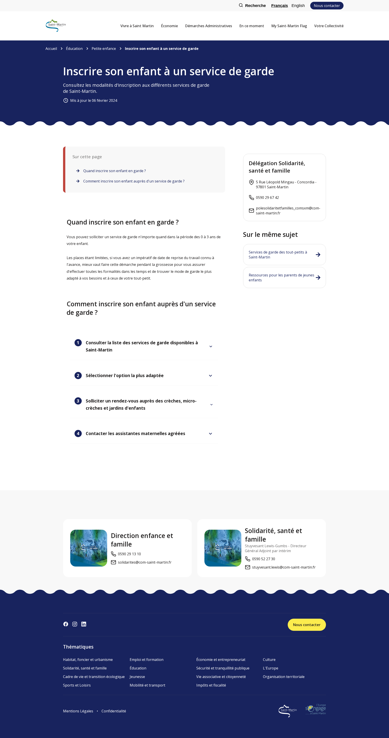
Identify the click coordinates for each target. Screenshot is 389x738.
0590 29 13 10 (129, 553)
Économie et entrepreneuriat (220, 659)
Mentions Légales (78, 711)
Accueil (51, 48)
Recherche (255, 5)
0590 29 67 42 (267, 197)
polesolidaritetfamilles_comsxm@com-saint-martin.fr (288, 211)
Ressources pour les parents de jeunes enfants (281, 277)
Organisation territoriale (284, 676)
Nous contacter (327, 5)
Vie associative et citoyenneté (221, 676)
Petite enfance (104, 48)
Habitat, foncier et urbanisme (88, 659)
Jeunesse (137, 676)
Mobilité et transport (147, 685)
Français (279, 5)
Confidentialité (114, 711)
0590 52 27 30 (263, 558)
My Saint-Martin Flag (289, 25)
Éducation (74, 48)
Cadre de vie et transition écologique (94, 676)
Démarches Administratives (208, 25)
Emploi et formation (146, 659)
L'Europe (270, 668)
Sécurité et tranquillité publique (222, 668)
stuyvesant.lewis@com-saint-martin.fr (284, 567)
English (298, 5)
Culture (269, 659)
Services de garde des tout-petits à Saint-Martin (278, 255)
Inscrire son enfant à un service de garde (162, 48)
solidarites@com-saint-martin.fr (145, 562)
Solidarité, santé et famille (85, 668)
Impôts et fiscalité (211, 685)
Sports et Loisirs (77, 685)
